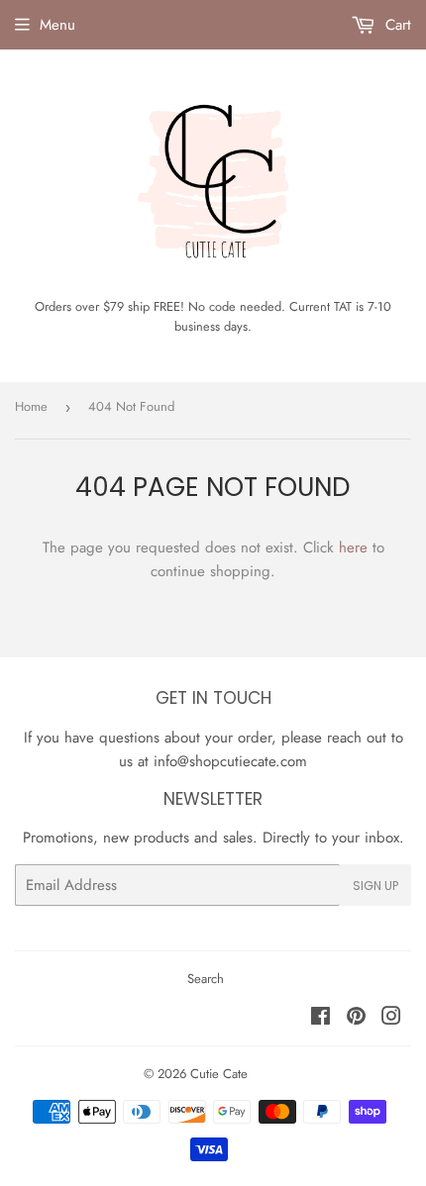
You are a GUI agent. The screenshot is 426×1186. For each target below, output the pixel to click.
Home (31, 406)
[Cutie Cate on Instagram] (391, 1019)
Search (205, 978)
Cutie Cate (219, 1073)
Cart (395, 25)
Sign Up (375, 885)
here (353, 547)
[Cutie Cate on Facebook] (320, 1019)
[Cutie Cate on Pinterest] (356, 1019)
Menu (57, 25)
